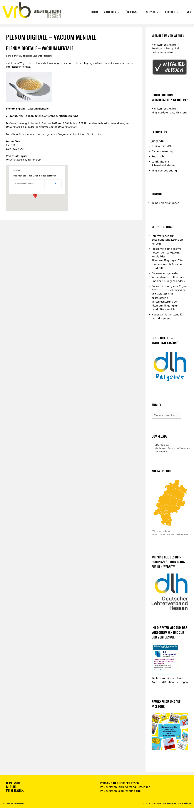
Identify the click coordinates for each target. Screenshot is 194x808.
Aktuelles (110, 12)
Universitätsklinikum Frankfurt (23, 159)
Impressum (169, 803)
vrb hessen (18, 803)
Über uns (131, 12)
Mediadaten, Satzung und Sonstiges (171, 448)
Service (150, 12)
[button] (35, 196)
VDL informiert (162, 445)
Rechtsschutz (160, 156)
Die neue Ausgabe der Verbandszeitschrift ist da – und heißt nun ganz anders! (169, 277)
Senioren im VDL (161, 146)
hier (99, 134)
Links (188, 12)
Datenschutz (184, 803)
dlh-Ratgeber (161, 451)
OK (55, 183)
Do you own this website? (24, 184)
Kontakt (170, 12)
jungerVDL (158, 141)
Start (94, 12)
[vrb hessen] (31, 10)
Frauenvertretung (163, 151)
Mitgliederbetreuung (164, 170)
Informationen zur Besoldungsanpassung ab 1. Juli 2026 (169, 239)
